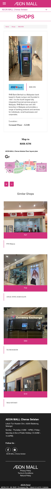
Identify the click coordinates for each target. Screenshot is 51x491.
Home (7, 27)
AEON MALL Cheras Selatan (15, 9)
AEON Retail (25, 485)
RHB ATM (21, 27)
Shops (13, 27)
